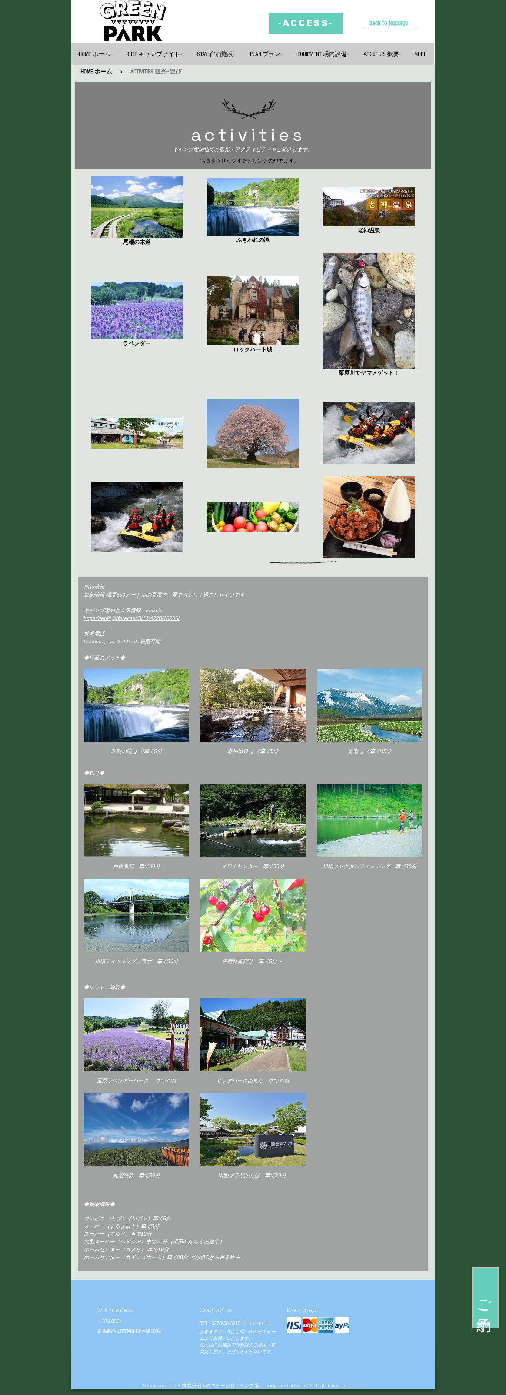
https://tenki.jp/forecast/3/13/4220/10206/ (132, 618)
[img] (294, 1325)
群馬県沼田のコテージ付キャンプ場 (220, 1385)
